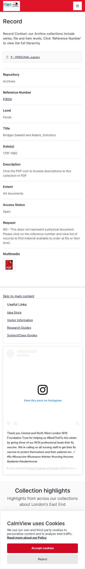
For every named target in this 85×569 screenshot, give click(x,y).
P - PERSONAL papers (25, 57)
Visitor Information (20, 320)
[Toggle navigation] (77, 6)
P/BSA (7, 99)
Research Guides (19, 327)
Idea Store (14, 312)
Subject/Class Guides (22, 335)
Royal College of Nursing (43, 468)
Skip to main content (18, 296)
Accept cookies (42, 548)
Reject (42, 559)
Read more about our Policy (27, 538)
